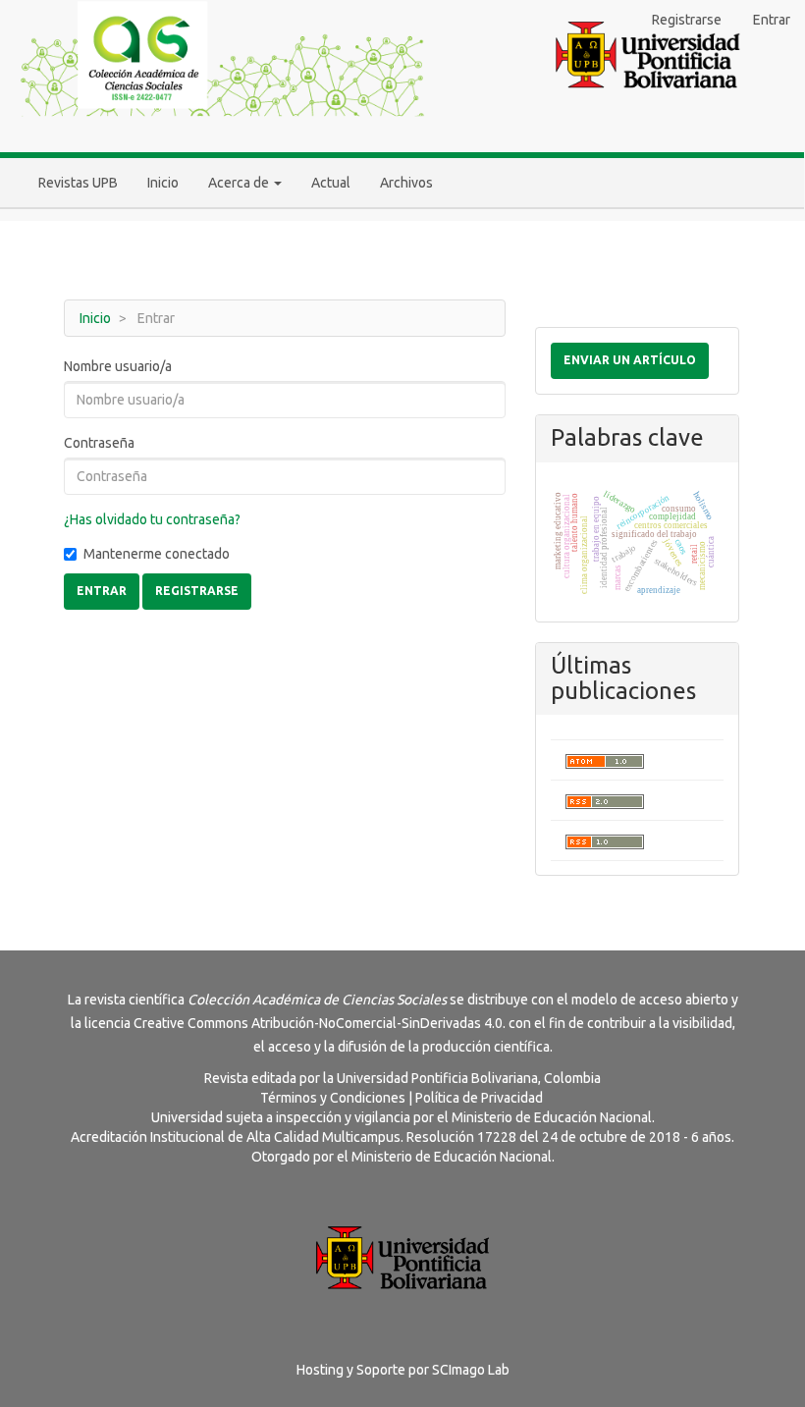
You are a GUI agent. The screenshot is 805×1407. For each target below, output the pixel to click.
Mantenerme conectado (156, 554)
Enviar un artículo (630, 359)
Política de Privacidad (479, 1098)
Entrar (771, 19)
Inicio (163, 182)
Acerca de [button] (240, 182)
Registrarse (687, 19)
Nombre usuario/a (118, 366)
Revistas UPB (78, 182)
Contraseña (99, 443)
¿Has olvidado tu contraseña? (152, 519)
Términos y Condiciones (332, 1098)
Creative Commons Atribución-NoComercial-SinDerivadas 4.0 (318, 1023)
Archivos (406, 182)
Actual (330, 182)
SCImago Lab (471, 1370)
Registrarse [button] (197, 590)
